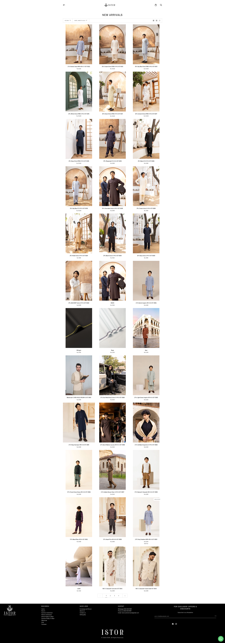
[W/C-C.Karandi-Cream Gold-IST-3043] (146, 566)
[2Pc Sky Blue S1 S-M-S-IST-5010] (79, 186)
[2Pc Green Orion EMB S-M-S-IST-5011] (112, 91)
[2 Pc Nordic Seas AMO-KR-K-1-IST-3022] (79, 44)
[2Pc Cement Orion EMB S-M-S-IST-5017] (146, 91)
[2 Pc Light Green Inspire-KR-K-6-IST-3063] (146, 375)
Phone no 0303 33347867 (124, 611)
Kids (42, 622)
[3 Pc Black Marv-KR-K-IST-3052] (79, 517)
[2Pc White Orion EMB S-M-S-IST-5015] (79, 91)
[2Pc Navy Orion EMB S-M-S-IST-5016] (79, 139)
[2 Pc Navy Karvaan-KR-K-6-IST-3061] (79, 422)
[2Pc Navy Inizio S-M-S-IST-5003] (146, 233)
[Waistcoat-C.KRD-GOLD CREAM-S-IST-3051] (79, 375)
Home (43, 609)
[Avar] (146, 328)
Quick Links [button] (84, 606)
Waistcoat (44, 620)
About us (82, 611)
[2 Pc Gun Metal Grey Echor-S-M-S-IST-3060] (112, 375)
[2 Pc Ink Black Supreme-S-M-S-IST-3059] (146, 422)
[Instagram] (176, 624)
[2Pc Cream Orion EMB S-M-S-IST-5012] (112, 44)
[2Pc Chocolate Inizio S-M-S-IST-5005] (112, 186)
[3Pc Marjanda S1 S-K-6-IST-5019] (112, 139)
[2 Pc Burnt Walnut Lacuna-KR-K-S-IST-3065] (112, 422)
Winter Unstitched (46, 614)
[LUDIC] (79, 566)
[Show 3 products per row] (156, 21)
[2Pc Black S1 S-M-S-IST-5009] (146, 139)
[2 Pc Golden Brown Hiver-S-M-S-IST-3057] (112, 470)
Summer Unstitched (46, 613)
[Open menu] (65, 5)
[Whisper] (79, 328)
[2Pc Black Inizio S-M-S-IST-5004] (112, 233)
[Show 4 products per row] (160, 21)
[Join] (214, 616)
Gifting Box (83, 614)
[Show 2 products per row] (153, 21)
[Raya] (112, 328)
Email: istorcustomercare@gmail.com (128, 613)
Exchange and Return (86, 609)
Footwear (43, 624)
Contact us (83, 613)
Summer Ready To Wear (47, 618)
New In (43, 611)
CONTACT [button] (121, 606)
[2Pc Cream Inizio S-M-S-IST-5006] (146, 186)
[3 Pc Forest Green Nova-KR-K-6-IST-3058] (79, 470)
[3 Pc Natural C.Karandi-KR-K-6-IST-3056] (146, 470)
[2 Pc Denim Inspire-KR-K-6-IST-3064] (146, 281)
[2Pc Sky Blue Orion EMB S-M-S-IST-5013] (146, 44)
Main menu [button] (45, 606)
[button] (21, 605)
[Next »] (125, 596)
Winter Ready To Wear (47, 616)
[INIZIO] (112, 281)
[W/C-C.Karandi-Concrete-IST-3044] (112, 566)
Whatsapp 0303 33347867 (125, 609)
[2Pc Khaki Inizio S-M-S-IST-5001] (79, 233)
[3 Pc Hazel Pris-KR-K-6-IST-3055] (112, 517)
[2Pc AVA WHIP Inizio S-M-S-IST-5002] (79, 281)
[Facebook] (173, 624)
